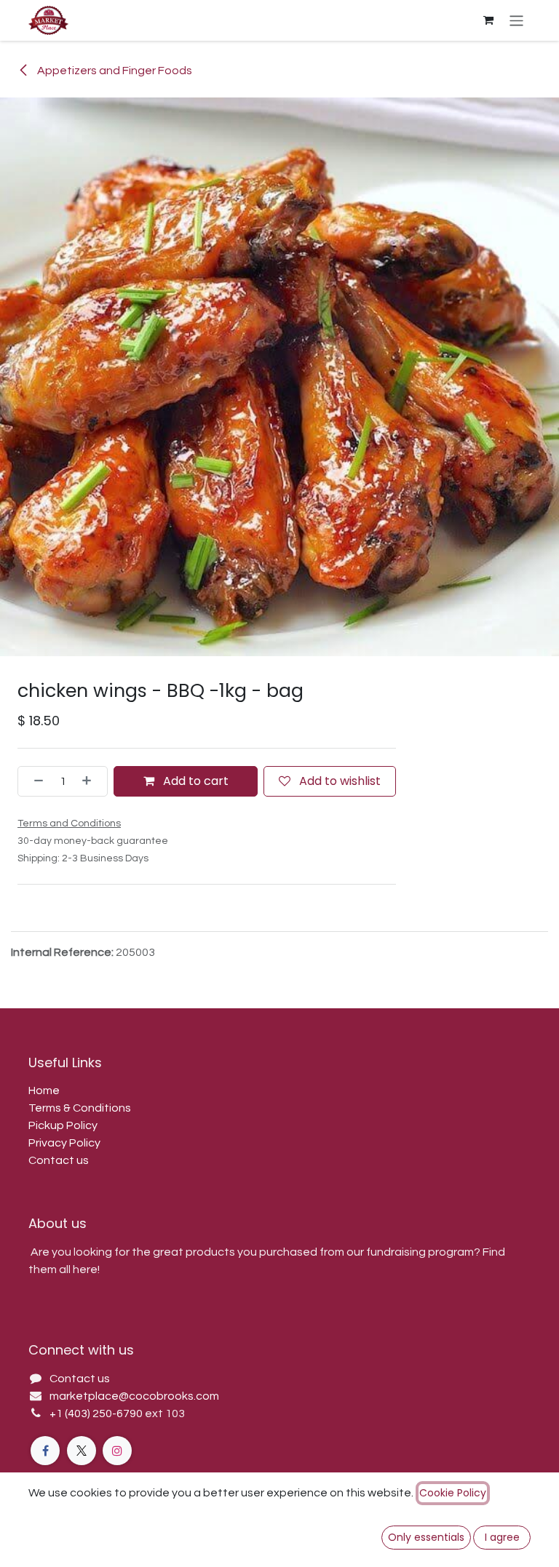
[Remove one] (34, 781)
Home (44, 1090)
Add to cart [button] (194, 781)
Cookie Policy (452, 1493)
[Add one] (91, 781)
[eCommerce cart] (488, 20)
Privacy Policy (64, 1143)
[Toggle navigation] (516, 20)
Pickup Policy (63, 1125)
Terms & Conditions (79, 1108)
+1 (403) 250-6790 (97, 1413)
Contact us (58, 1160)
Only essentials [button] (426, 1537)
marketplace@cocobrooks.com (134, 1396)
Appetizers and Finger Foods (113, 70)
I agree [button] (502, 1537)
